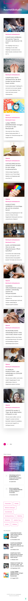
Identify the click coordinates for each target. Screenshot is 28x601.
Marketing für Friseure (10, 120)
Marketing (19, 516)
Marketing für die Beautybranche (13, 34)
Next (11, 444)
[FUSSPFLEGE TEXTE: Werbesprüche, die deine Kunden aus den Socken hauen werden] (14, 78)
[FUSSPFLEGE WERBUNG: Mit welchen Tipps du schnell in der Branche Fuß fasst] (14, 37)
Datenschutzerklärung (14, 595)
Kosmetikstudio (8, 511)
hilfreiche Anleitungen (10, 507)
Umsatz (7, 524)
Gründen (16, 503)
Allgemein (8, 115)
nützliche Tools (17, 520)
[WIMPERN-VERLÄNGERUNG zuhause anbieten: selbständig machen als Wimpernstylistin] (14, 286)
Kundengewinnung (9, 516)
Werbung (14, 524)
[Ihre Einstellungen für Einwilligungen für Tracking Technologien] (25, 598)
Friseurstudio (8, 503)
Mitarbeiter (7, 520)
